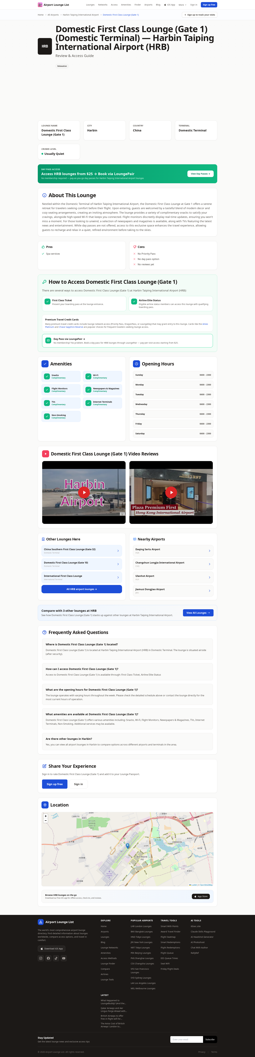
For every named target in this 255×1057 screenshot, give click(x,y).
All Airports (53, 14)
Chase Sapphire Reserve (71, 326)
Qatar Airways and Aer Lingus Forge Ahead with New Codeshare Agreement (113, 1010)
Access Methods (109, 958)
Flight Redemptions (170, 947)
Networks (102, 4)
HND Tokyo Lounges (140, 936)
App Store (202, 896)
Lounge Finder (108, 963)
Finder (138, 4)
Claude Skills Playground (203, 931)
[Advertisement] (127, 98)
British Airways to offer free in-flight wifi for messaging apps (112, 1017)
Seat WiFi (165, 963)
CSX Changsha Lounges (142, 963)
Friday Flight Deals (170, 968)
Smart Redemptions (170, 942)
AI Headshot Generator (202, 936)
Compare (105, 968)
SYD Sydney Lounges (141, 977)
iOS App (171, 4)
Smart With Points (169, 926)
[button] (127, 846)
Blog (158, 4)
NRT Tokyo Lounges (140, 947)
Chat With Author (199, 947)
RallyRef (195, 952)
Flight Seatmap (168, 936)
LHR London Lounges (141, 926)
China (137, 130)
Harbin (92, 130)
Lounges (90, 4)
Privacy (201, 1051)
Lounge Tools (107, 979)
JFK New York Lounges (141, 942)
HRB (45, 46)
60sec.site (196, 926)
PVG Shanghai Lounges (142, 958)
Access (114, 4)
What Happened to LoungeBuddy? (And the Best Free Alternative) (112, 1002)
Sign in (193, 4)
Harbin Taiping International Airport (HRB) (134, 42)
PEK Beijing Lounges (141, 952)
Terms (214, 1051)
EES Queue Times (169, 958)
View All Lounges (196, 612)
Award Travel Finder (170, 931)
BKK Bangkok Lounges (142, 931)
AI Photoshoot (198, 942)
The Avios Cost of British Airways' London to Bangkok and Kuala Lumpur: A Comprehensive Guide (114, 1025)
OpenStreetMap (206, 885)
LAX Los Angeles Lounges (143, 983)
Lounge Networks (109, 947)
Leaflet (194, 885)
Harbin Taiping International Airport (81, 14)
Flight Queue (167, 952)
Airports (148, 4)
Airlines (104, 974)
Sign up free (209, 4)
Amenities (126, 4)
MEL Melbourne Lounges (143, 988)
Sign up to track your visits (201, 14)
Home (41, 14)
